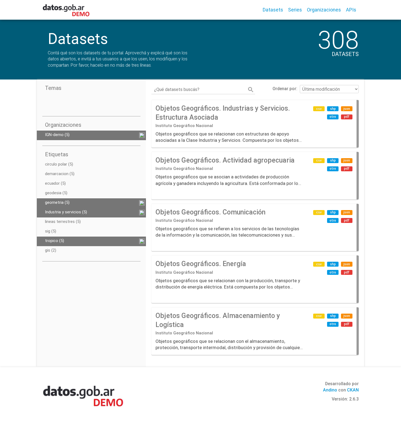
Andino (330, 390)
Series (295, 10)
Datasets (273, 10)
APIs (351, 10)
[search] (250, 89)
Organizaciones (324, 10)
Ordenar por (284, 88)
